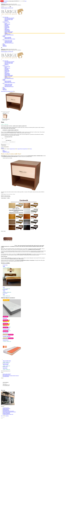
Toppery (6, 28)
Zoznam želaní (7, 21)
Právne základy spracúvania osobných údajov (9, 411)
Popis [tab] (3, 150)
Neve (2, 415)
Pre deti (6, 23)
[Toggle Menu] (1, 59)
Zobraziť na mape (5, 388)
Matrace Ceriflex (7, 26)
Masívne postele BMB (8, 37)
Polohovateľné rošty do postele (9, 86)
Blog (3, 43)
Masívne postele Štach (8, 81)
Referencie (6, 20)
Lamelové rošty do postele (8, 40)
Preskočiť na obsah (4, 2)
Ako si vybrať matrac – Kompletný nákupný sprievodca (11, 375)
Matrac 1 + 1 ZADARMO (8, 32)
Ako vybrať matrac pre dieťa (9, 18)
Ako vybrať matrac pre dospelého (9, 61)
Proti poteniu (6, 25)
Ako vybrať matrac (5, 17)
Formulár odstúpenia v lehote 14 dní (8, 414)
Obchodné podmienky (6, 407)
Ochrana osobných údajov (6, 408)
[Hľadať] (10, 6)
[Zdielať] (3, 417)
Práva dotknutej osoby (6, 410)
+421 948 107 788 (5, 379)
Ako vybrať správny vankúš (9, 19)
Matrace (4, 65)
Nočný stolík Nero (8, 140)
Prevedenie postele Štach (8, 136)
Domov (2, 91)
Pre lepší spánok (7, 27)
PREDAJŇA (5, 46)
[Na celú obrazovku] (2, 417)
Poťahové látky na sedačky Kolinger (10, 82)
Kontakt (4, 44)
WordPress (7, 415)
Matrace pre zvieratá (7, 77)
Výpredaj (6, 33)
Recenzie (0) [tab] (4, 151)
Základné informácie (6, 409)
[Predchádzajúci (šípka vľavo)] (1, 418)
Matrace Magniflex (7, 24)
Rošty (4, 39)
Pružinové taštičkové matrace (9, 31)
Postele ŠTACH (5, 91)
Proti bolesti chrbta (7, 22)
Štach (31, 148)
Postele (4, 36)
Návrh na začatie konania (6, 412)
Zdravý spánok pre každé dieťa (9, 34)
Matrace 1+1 (4, 45)
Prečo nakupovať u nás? (6, 374)
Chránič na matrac (7, 30)
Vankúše (4, 35)
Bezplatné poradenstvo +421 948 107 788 (7, 51)
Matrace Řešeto (7, 29)
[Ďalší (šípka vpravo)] (2, 418)
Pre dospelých (7, 69)
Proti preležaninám (7, 73)
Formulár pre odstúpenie (6, 413)
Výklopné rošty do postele (8, 41)
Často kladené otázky (6, 376)
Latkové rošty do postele (8, 85)
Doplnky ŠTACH (10, 91)
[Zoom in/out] (1, 417)
